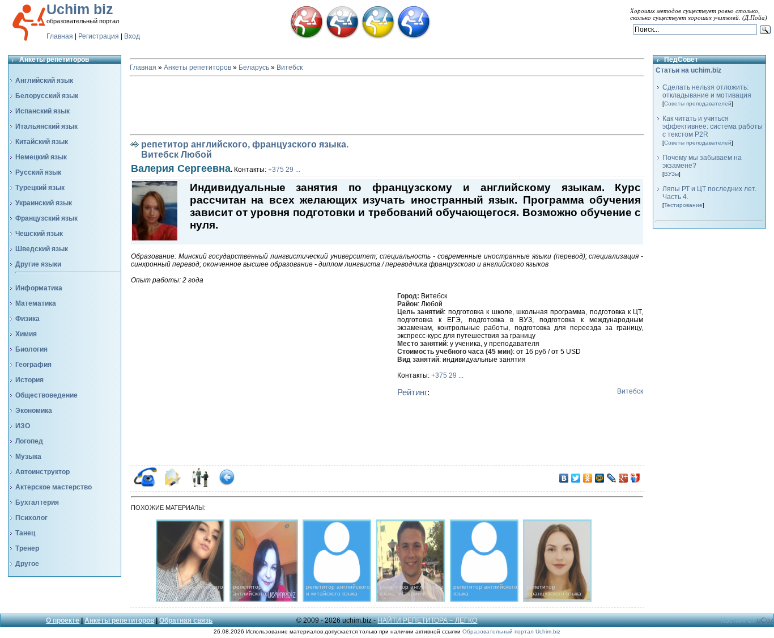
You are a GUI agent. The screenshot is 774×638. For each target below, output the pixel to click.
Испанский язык (42, 111)
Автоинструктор (42, 472)
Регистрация (98, 36)
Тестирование (683, 205)
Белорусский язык (46, 96)
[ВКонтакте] (564, 478)
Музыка (28, 456)
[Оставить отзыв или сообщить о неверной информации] (199, 484)
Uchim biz (79, 9)
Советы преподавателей (698, 103)
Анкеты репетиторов (197, 67)
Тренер (27, 548)
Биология (31, 349)
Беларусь (254, 67)
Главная (59, 36)
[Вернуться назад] (227, 484)
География (33, 365)
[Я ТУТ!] (635, 478)
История (29, 380)
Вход (132, 36)
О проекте (62, 620)
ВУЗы (671, 174)
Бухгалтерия (37, 502)
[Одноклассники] (588, 478)
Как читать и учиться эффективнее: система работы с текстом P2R (712, 126)
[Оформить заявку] (172, 484)
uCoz (765, 620)
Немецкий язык (41, 157)
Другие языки (38, 264)
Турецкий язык (40, 188)
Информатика (38, 288)
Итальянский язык (46, 126)
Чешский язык (39, 234)
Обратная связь (185, 620)
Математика (35, 303)
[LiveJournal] (612, 478)
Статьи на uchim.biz (688, 70)
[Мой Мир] (600, 478)
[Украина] (378, 37)
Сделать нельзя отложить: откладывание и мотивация (706, 91)
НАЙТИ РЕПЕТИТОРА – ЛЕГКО (427, 620)
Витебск (290, 67)
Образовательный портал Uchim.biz (511, 631)
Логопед (29, 441)
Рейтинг (412, 392)
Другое (27, 564)
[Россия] (342, 37)
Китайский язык (41, 142)
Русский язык (38, 172)
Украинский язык (43, 203)
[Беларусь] (307, 37)
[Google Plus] (624, 478)
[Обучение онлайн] (414, 37)
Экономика (33, 411)
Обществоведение (46, 395)
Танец (25, 533)
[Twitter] (576, 478)
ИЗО (22, 426)
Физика (27, 319)
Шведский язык (41, 249)
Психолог (31, 518)
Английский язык (44, 80)
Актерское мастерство (53, 487)
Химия (26, 334)
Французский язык (46, 218)
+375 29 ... (284, 170)
